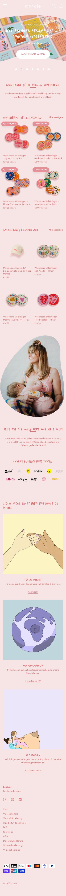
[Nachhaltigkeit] (33, 630)
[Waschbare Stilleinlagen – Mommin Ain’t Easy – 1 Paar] (17, 299)
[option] (33, 37)
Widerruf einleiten (11, 849)
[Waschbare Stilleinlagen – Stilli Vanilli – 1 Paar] (48, 250)
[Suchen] (53, 6)
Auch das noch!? (33, 681)
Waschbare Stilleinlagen (22, 117)
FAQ (5, 827)
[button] (16, 69)
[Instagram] (4, 799)
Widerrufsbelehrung (12, 845)
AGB (5, 836)
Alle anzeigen (56, 117)
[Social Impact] (33, 544)
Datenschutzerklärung (13, 840)
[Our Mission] (33, 719)
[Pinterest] (12, 799)
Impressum (8, 831)
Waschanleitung (10, 813)
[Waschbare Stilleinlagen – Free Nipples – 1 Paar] (48, 299)
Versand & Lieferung (12, 818)
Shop (5, 809)
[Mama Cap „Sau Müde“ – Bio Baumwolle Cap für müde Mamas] (17, 250)
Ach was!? (33, 591)
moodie (14, 883)
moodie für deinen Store (14, 822)
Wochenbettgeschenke (21, 229)
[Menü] (5, 5)
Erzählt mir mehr (33, 770)
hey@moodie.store (12, 791)
